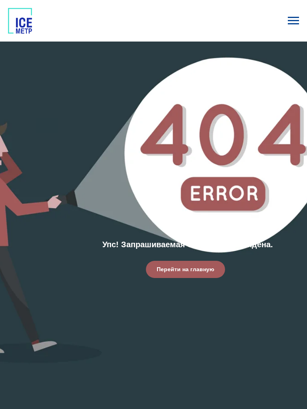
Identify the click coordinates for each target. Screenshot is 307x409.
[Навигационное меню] (293, 21)
